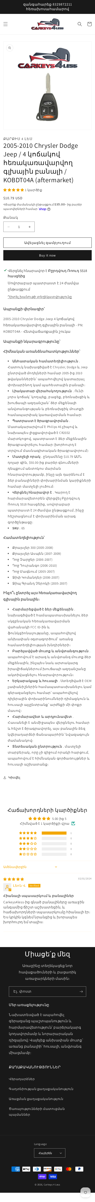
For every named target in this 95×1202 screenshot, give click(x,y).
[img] (13, 879)
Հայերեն (45, 1153)
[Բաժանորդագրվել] (81, 991)
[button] (5, 24)
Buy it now (47, 255)
